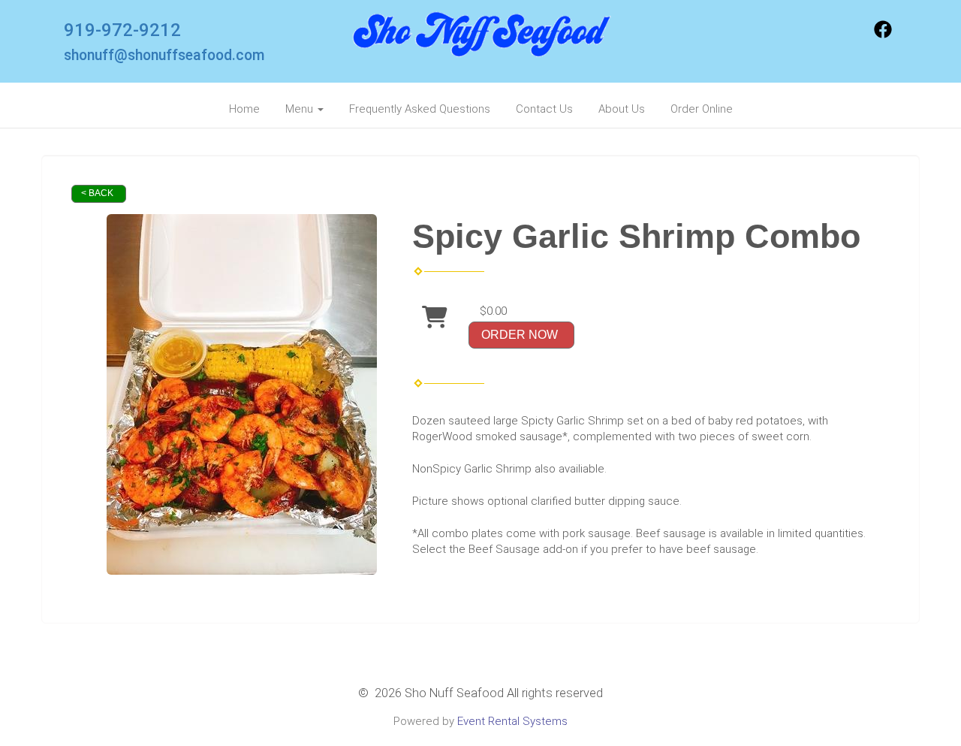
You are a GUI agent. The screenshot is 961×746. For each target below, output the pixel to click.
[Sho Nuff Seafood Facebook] (883, 34)
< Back (97, 193)
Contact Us (544, 109)
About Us (621, 109)
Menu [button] (300, 109)
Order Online (701, 109)
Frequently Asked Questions (419, 109)
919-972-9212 (122, 30)
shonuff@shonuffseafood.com (164, 55)
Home (244, 109)
